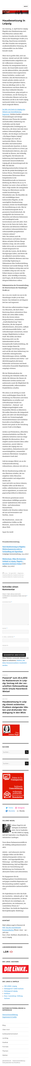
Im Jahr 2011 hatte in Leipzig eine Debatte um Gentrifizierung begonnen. (13, 112)
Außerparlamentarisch (10, 1034)
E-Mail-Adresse (8, 637)
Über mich (6, 1029)
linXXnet (7, 993)
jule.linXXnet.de (6, 1061)
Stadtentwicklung (18, 575)
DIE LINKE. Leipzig (10, 986)
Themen (5, 1051)
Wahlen (5, 1055)
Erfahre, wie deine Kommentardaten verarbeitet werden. (14, 663)
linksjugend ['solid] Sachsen (14, 988)
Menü (26, 6)
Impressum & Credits (9, 1017)
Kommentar (7, 602)
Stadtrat (5, 1042)
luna (6, 573)
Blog (4, 1025)
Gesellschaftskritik (7, 575)
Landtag (5, 1038)
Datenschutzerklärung (10, 1014)
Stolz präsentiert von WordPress (11, 1062)
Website (5, 645)
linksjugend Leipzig (11, 991)
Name (4, 628)
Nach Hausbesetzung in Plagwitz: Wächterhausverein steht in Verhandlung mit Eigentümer (13, 549)
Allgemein (21, 573)
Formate (5, 1047)
